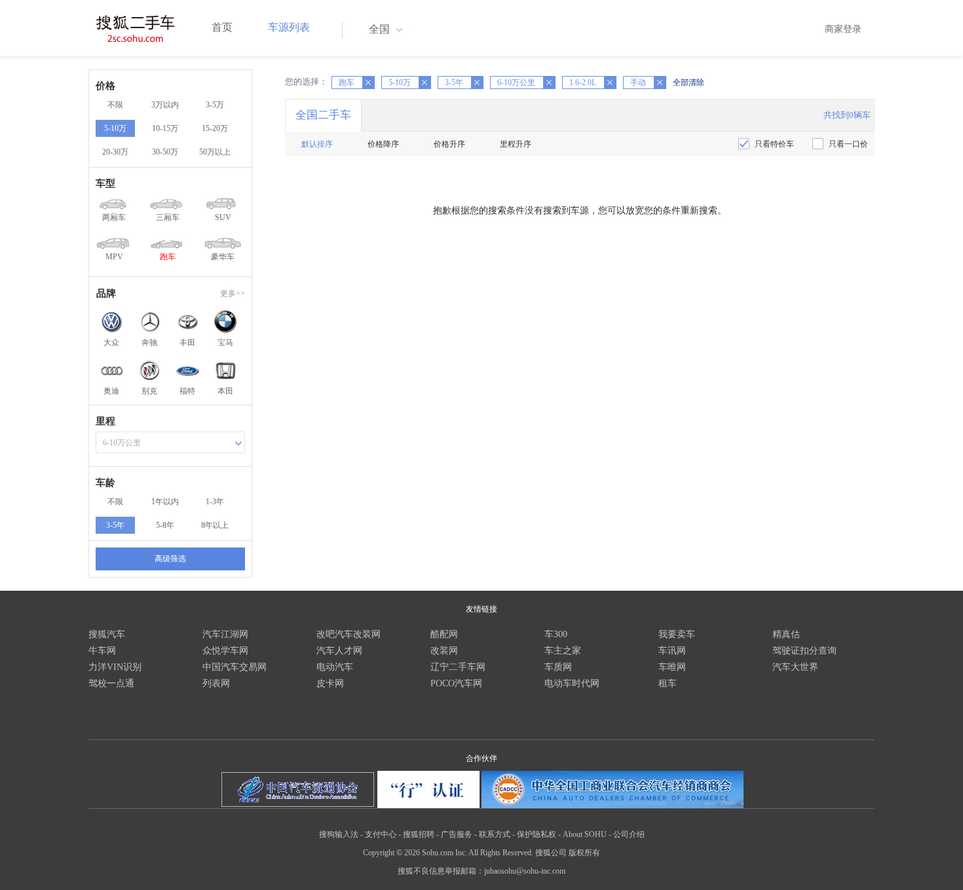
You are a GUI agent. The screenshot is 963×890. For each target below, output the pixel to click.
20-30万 (115, 152)
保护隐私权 (536, 834)
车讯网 (672, 651)
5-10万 (115, 128)
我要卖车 (676, 634)
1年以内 (165, 501)
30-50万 (165, 152)
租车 (667, 683)
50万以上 (215, 152)
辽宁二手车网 (457, 667)
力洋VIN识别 (115, 667)
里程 (105, 421)
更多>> (232, 293)
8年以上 (215, 525)
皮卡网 (330, 683)
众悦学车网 (225, 651)
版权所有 (584, 852)
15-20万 (215, 128)
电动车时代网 (571, 683)
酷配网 (444, 634)
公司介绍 (629, 834)
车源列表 (289, 27)
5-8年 (165, 525)
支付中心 (380, 834)
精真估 (786, 634)
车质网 (558, 667)
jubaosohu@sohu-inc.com (524, 871)
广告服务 (456, 834)
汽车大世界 (795, 667)
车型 (105, 183)
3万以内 (165, 104)
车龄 (105, 482)
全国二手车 (323, 115)
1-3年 (215, 501)
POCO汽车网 (456, 683)
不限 (115, 104)
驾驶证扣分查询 (804, 651)
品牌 (106, 293)
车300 (555, 634)
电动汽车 (334, 667)
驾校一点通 (111, 683)
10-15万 (165, 128)
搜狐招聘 (418, 834)
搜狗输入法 (338, 834)
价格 (105, 86)
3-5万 (215, 104)
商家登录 (843, 29)
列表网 (216, 683)
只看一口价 (848, 144)
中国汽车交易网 (234, 667)
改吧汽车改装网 (348, 634)
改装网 (444, 651)
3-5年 (115, 525)
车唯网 (672, 667)
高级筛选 (170, 558)
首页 (222, 27)
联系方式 (494, 834)
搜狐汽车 (106, 634)
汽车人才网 (339, 651)
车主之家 (562, 651)
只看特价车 (774, 144)
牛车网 (102, 651)
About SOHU (585, 834)
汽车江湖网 (225, 634)
